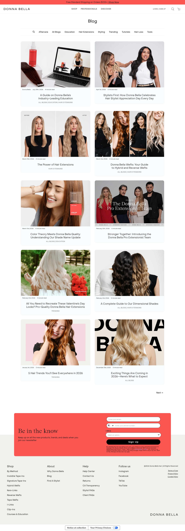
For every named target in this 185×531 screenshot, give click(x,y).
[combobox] (110, 425)
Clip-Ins (11, 509)
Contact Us (88, 476)
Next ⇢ (159, 392)
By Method (12, 471)
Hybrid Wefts (13, 485)
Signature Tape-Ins (16, 481)
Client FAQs (88, 495)
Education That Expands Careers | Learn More (92, 2)
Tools (149, 32)
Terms (145, 449)
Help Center (89, 471)
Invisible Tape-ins (15, 476)
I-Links (10, 504)
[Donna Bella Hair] (164, 514)
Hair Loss (138, 32)
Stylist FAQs (89, 490)
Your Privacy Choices (100, 527)
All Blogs (56, 32)
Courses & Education (17, 514)
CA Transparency (91, 485)
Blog (49, 476)
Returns (86, 481)
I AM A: (108, 431)
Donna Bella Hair (156, 466)
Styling (101, 32)
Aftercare (43, 32)
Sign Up (133, 442)
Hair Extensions (86, 32)
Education (70, 32)
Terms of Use (173, 471)
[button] (34, 32)
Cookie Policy (173, 477)
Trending (113, 32)
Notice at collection (76, 527)
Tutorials (126, 32)
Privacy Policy (138, 449)
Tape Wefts (12, 500)
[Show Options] (158, 435)
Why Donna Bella (55, 471)
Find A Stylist (53, 481)
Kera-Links (12, 490)
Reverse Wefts (14, 495)
